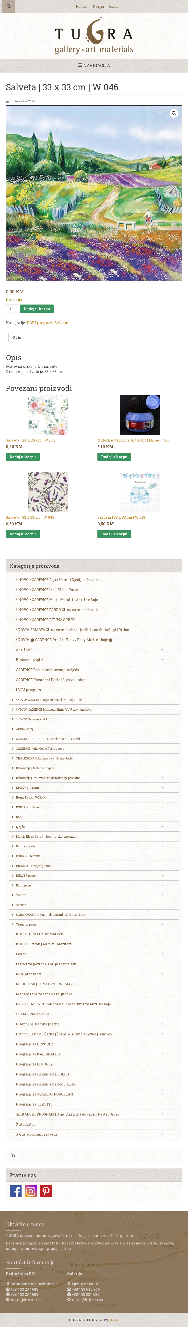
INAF (114, 1319)
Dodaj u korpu (37, 308)
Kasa (113, 6)
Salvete (61, 322)
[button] (174, 113)
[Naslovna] (94, 35)
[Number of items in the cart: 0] (13, 1155)
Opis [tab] (16, 337)
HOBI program (40, 322)
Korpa (98, 6)
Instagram (31, 1191)
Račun (82, 6)
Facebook (16, 1191)
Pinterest (46, 1191)
